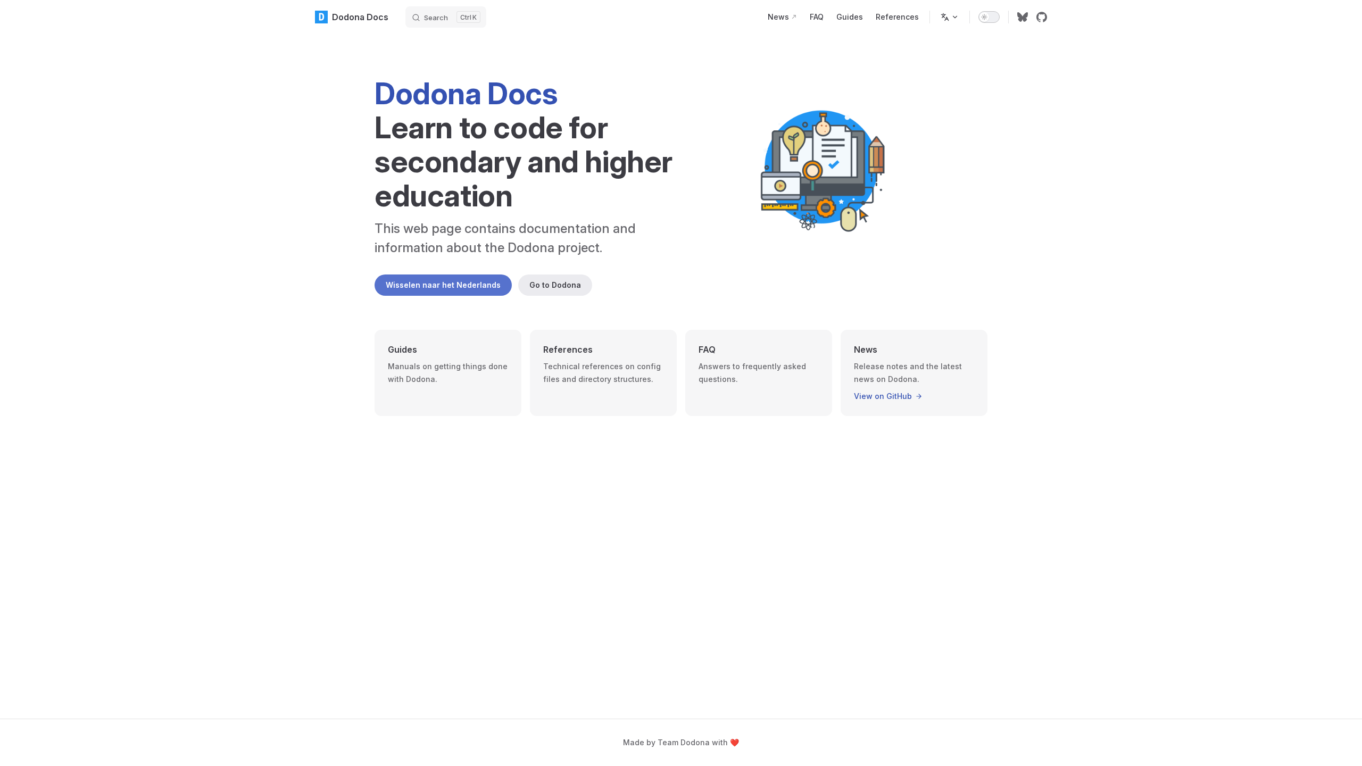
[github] (1041, 17)
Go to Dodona (555, 284)
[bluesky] (1022, 17)
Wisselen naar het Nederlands (443, 284)
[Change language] (949, 17)
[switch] (989, 17)
